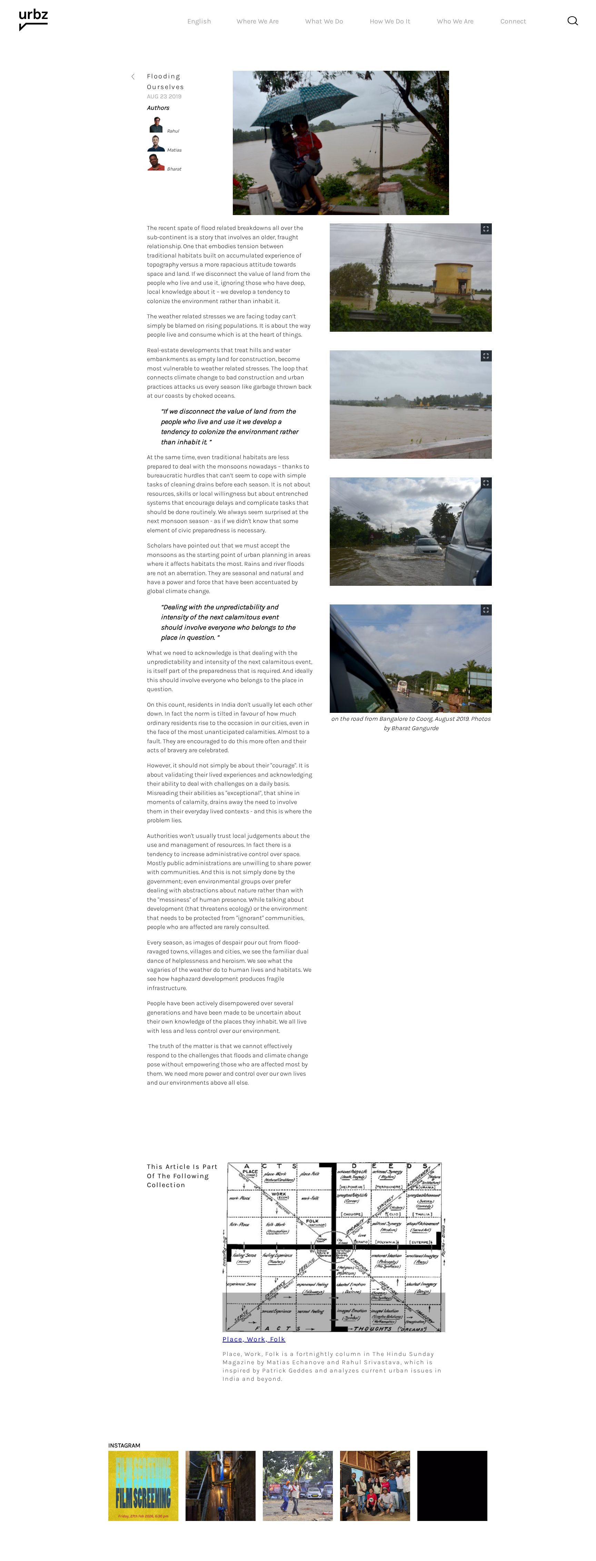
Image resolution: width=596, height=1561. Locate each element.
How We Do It (390, 21)
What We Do (324, 21)
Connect (513, 21)
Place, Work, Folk (254, 1339)
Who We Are (455, 21)
